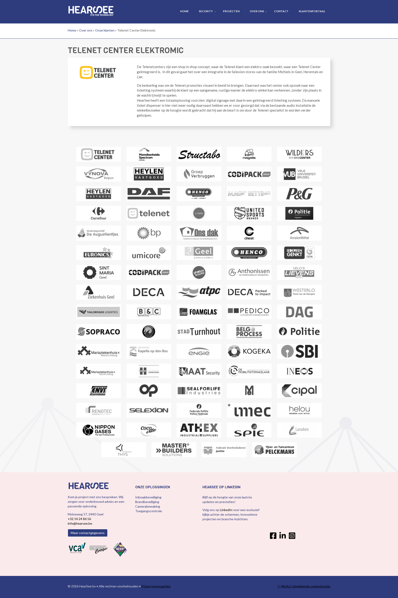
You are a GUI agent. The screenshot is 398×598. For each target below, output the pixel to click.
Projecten (231, 11)
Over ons (257, 11)
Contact (281, 11)
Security (206, 11)
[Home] (91, 10)
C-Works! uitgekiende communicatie (304, 586)
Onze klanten (104, 30)
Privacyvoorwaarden (156, 586)
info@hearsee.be (80, 523)
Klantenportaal (312, 11)
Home (184, 11)
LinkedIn (226, 510)
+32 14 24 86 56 (79, 519)
